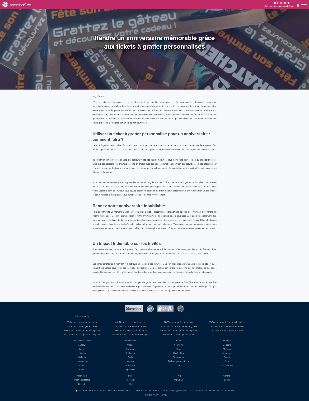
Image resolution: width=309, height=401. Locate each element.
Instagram (178, 379)
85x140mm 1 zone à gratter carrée (178, 334)
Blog (130, 375)
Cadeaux (82, 344)
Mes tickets (82, 375)
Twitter (227, 379)
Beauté (227, 357)
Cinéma (178, 365)
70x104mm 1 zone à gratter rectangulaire (178, 330)
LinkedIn (82, 383)
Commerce (227, 352)
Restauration (178, 357)
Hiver (178, 348)
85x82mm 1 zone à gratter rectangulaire (82, 330)
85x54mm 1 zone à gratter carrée (82, 326)
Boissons (227, 344)
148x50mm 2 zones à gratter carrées (227, 326)
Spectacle (130, 369)
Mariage (227, 340)
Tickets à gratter (82, 315)
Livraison (130, 348)
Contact (226, 375)
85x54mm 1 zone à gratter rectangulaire (227, 322)
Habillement (82, 357)
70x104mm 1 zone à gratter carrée (227, 330)
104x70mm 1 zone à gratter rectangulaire (82, 334)
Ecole (130, 357)
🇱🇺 (29, 4)
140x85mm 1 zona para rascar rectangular (130, 334)
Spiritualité (130, 352)
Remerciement (130, 340)
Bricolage (130, 365)
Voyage (130, 361)
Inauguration (82, 361)
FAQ (179, 375)
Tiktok (130, 383)
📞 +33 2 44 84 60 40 (279, 2)
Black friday (178, 352)
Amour (82, 369)
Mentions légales (82, 379)
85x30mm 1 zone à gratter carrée (82, 322)
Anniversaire (227, 365)
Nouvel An (178, 344)
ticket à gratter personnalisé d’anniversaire (115, 145)
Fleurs (82, 365)
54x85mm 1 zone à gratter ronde (179, 322)
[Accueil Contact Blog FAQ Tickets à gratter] (304, 4)
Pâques (82, 352)
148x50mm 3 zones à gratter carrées (130, 330)
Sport (227, 361)
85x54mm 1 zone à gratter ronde (130, 322)
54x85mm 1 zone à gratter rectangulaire (178, 326)
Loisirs (82, 348)
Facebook (130, 379)
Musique (227, 348)
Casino (130, 344)
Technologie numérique (178, 361)
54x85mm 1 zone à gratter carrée (130, 326)
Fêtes (178, 340)
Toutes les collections (82, 340)
